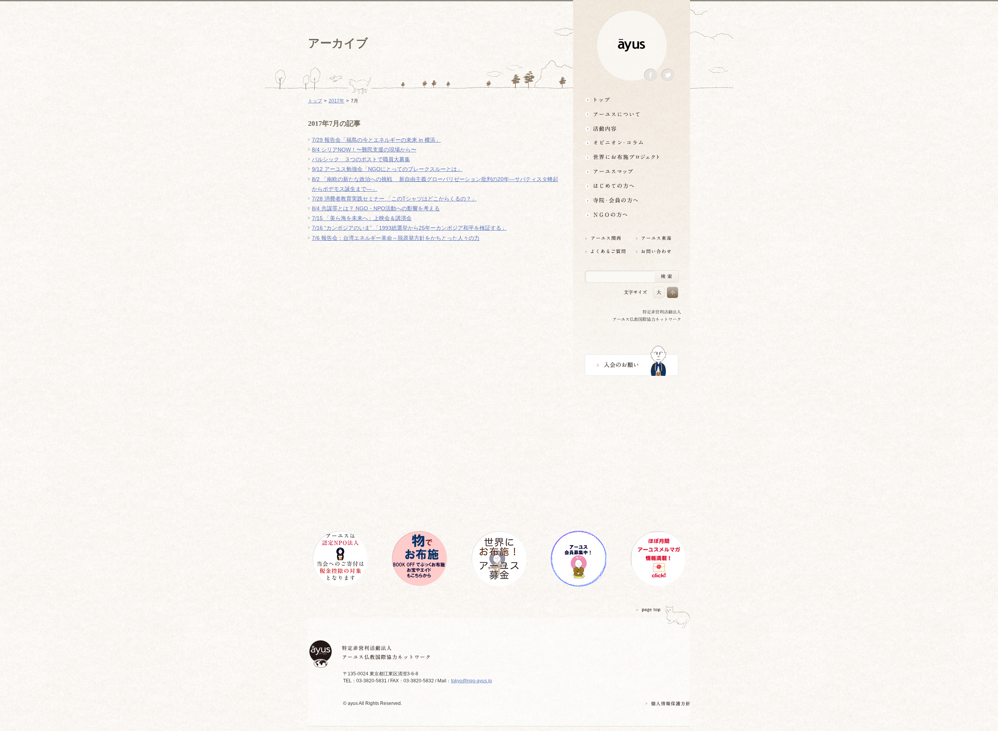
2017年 (336, 101)
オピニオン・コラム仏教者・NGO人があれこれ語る (631, 142)
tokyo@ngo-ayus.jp (471, 680)
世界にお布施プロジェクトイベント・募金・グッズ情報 (631, 157)
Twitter (667, 75)
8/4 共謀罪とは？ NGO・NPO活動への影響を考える (376, 208)
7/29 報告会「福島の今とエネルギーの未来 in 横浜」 (376, 140)
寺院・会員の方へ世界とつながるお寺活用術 (631, 200)
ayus (631, 45)
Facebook (650, 75)
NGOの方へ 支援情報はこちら (631, 214)
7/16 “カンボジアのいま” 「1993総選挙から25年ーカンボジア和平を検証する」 (409, 228)
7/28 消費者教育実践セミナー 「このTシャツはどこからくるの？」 (394, 199)
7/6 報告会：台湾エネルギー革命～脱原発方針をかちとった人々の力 (396, 238)
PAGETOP (648, 609)
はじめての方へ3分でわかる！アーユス (631, 186)
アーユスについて (631, 113)
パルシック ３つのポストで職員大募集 (361, 159)
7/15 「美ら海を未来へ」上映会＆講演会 (362, 218)
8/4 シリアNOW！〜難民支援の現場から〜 (364, 149)
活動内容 (631, 128)
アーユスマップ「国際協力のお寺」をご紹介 (631, 171)
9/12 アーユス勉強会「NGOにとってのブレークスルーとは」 (387, 169)
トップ (631, 99)
